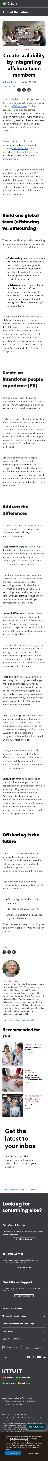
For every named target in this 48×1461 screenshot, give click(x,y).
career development (17, 439)
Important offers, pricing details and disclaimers (24, 1189)
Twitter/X (29, 1020)
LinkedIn (17, 1020)
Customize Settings (34, 1453)
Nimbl (5, 130)
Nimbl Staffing (21, 148)
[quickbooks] (10, 3)
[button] (24, 1054)
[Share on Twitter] (24, 90)
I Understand (13, 1453)
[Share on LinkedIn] (29, 90)
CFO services (19, 106)
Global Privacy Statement (19, 1439)
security (29, 546)
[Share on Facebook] (19, 90)
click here (23, 1431)
